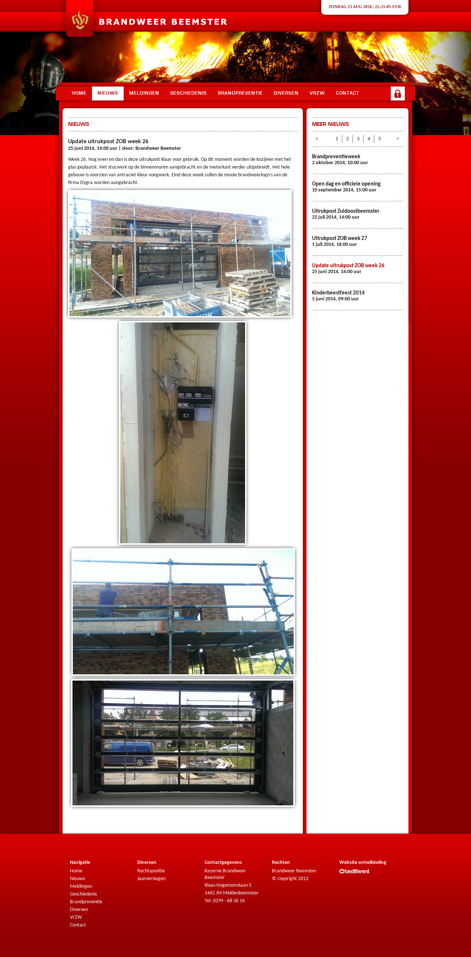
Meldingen (144, 93)
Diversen (286, 93)
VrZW (76, 917)
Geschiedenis (188, 93)
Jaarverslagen (151, 879)
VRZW (317, 93)
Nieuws (108, 93)
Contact (347, 93)
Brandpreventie (240, 93)
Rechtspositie (151, 871)
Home (79, 93)
